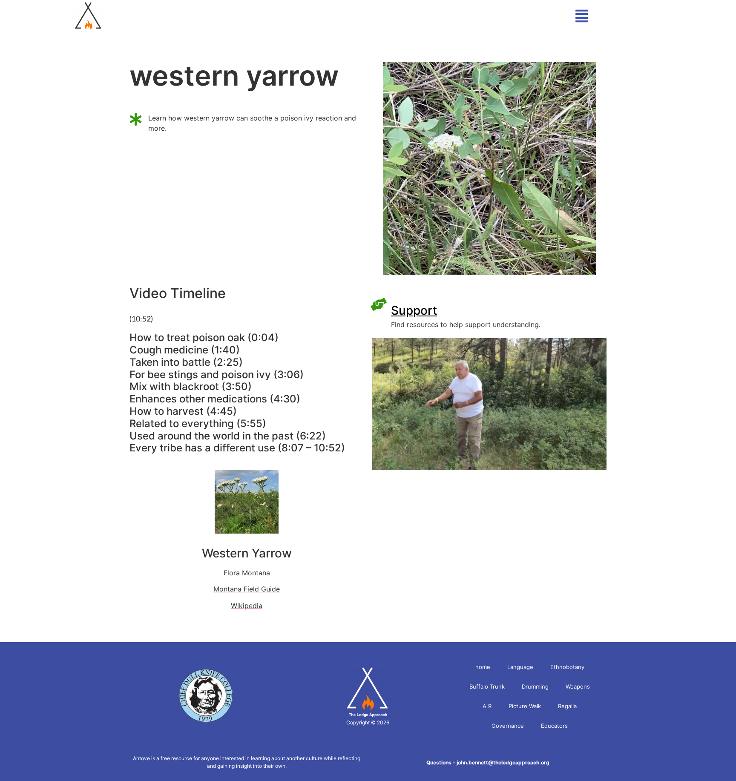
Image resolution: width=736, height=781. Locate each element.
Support (414, 310)
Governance (508, 725)
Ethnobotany (567, 666)
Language (520, 666)
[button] (653, 16)
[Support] (378, 304)
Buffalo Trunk (487, 686)
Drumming (535, 686)
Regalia (567, 706)
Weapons (578, 686)
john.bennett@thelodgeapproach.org (503, 762)
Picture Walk (525, 706)
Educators (554, 725)
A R (487, 706)
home (482, 666)
